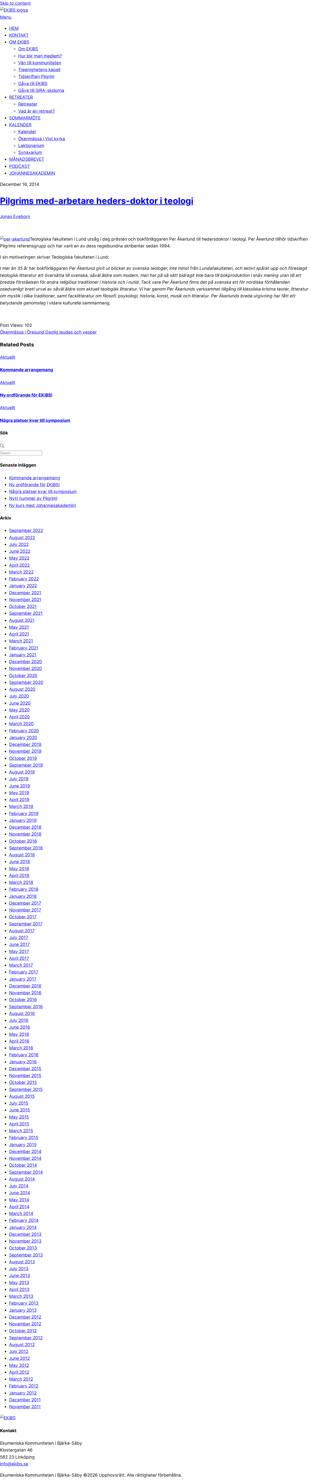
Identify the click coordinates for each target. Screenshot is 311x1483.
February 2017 (23, 972)
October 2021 (23, 606)
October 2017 (23, 916)
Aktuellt (7, 357)
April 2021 (19, 634)
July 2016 (18, 1020)
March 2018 (21, 882)
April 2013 (19, 1289)
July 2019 (18, 779)
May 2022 (19, 558)
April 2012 (19, 1372)
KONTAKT (19, 35)
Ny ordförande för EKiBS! (26, 395)
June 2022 (19, 551)
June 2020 (20, 703)
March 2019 (21, 806)
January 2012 (22, 1393)
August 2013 (22, 1262)
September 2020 (26, 682)
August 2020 (22, 689)
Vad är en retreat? (36, 111)
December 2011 (25, 1399)
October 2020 (23, 675)
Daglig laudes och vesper (70, 332)
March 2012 (21, 1379)
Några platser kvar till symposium (35, 420)
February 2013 (23, 1303)
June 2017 (19, 944)
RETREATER (21, 97)
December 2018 (25, 827)
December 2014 (25, 1151)
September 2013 (26, 1255)
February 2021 (23, 648)
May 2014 (19, 1200)
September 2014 (26, 1172)
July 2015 (18, 1103)
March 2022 (21, 572)
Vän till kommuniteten (39, 62)
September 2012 (26, 1337)
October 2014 (23, 1165)
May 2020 (19, 710)
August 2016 (22, 1013)
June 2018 (19, 861)
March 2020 (21, 723)
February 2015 (23, 1137)
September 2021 (26, 613)
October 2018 (23, 841)
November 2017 (25, 910)
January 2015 (22, 1144)
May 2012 (19, 1365)
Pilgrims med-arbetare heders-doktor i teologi (96, 200)
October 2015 (23, 1082)
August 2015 (22, 1096)
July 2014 (18, 1186)
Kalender (27, 131)
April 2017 (19, 958)
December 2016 (25, 986)
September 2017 (26, 924)
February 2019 (23, 813)
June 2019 (19, 786)
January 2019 (23, 820)
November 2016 (25, 992)
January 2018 (23, 896)
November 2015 (25, 1075)
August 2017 (22, 930)
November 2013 (25, 1241)
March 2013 (21, 1296)
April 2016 (19, 1041)
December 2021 (25, 592)
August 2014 (22, 1179)
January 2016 (23, 1062)
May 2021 (19, 627)
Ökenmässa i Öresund (22, 332)
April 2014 (19, 1206)
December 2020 (25, 661)
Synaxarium (30, 152)
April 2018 (19, 875)
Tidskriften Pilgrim (36, 76)
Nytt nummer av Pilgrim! (33, 498)
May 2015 (19, 1117)
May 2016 (19, 1034)
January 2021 (22, 654)
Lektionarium (31, 145)
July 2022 (19, 544)
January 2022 (23, 585)
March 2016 (21, 1048)
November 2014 (25, 1158)
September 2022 (26, 530)
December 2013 (25, 1234)
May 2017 (19, 951)
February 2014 (23, 1220)
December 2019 (25, 744)
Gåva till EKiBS (32, 83)
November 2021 (25, 599)
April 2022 (19, 565)
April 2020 (19, 716)
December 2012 (25, 1317)
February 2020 (24, 730)
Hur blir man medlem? (40, 56)
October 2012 (23, 1330)
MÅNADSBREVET (26, 159)
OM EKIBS (19, 42)
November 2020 (25, 668)
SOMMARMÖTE (25, 118)
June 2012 (19, 1358)
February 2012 (23, 1386)
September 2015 (26, 1089)
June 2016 (19, 1027)
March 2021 (21, 641)
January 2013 (23, 1310)
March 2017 (21, 965)
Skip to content (15, 3)
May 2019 (19, 792)
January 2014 (23, 1227)
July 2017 (18, 937)
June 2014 (19, 1192)
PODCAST (19, 166)
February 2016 (23, 1054)
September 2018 (26, 848)
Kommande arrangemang (26, 369)
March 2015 (21, 1130)
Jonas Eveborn (15, 216)
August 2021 (22, 620)
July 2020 (19, 696)
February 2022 (24, 579)
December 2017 (25, 903)
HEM (14, 28)
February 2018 (23, 889)
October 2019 (23, 758)
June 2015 (19, 1110)
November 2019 (25, 751)
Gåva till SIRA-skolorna (41, 90)
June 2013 (19, 1275)
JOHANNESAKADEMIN (32, 173)
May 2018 (19, 868)
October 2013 (23, 1248)
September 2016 (26, 1006)
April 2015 (19, 1124)
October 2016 (23, 999)
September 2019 (26, 765)
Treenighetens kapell (39, 69)
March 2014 (21, 1213)
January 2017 (22, 979)
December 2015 (25, 1068)
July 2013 (18, 1268)
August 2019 (22, 772)
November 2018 (25, 834)
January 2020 (23, 737)
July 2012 (18, 1351)
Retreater (27, 104)
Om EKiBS (28, 49)
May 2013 (19, 1282)
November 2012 (25, 1324)
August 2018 (22, 854)
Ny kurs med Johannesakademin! (42, 505)
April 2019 (19, 799)
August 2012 (22, 1344)
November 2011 (25, 1406)
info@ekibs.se (14, 1464)
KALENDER (20, 124)
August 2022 (22, 537)
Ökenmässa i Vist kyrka (41, 138)
